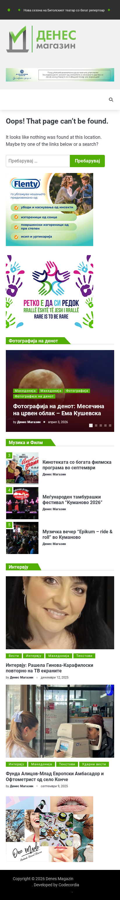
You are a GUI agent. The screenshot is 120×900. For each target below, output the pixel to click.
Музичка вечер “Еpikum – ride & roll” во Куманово (78, 534)
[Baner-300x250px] (49, 326)
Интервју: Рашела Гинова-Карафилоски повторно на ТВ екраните (49, 668)
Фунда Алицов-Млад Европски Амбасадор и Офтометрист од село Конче (55, 776)
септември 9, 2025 (54, 786)
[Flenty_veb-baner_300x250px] (49, 244)
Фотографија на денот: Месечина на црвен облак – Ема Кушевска (58, 410)
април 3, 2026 (58, 422)
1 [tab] (91, 425)
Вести (14, 656)
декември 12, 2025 (54, 677)
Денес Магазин (28, 422)
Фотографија (77, 391)
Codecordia (69, 884)
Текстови (84, 656)
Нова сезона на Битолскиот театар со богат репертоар (53, 10)
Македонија (25, 391)
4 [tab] (105, 425)
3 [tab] (101, 425)
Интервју (33, 656)
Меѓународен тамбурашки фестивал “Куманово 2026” (73, 499)
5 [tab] (110, 425)
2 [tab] (96, 425)
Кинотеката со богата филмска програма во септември (77, 464)
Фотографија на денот (34, 396)
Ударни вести (94, 764)
